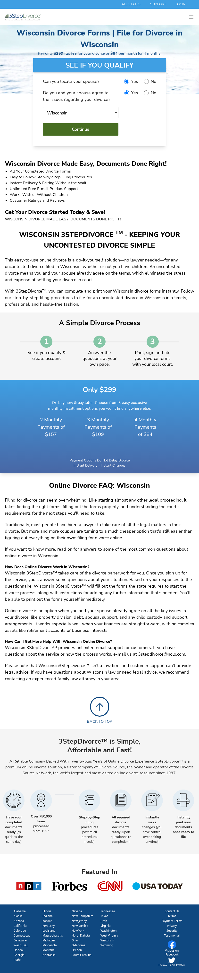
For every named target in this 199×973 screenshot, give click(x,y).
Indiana (47, 916)
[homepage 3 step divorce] (96, 17)
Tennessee (107, 911)
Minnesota (49, 945)
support (158, 4)
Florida (18, 950)
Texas (104, 916)
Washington (108, 931)
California (20, 926)
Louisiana (48, 931)
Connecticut (22, 935)
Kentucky (48, 926)
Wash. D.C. (21, 945)
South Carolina (81, 955)
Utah (103, 921)
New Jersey (79, 921)
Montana (48, 950)
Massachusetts (52, 935)
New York (78, 931)
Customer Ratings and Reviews (37, 200)
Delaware (20, 940)
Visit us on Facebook (172, 952)
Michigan (48, 940)
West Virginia (109, 935)
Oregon (77, 950)
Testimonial (172, 935)
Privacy (172, 926)
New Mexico (80, 926)
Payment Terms (171, 921)
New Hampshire (82, 916)
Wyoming (106, 945)
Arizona (19, 921)
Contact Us (172, 911)
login (180, 4)
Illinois (46, 911)
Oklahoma (78, 945)
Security (171, 931)
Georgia (19, 955)
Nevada (77, 911)
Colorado (20, 931)
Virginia (105, 926)
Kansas (47, 921)
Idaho (17, 960)
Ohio (75, 940)
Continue (80, 129)
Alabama (20, 911)
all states (131, 4)
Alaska (18, 916)
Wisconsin (107, 940)
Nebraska (49, 955)
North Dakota (81, 935)
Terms (172, 916)
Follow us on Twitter (171, 965)
